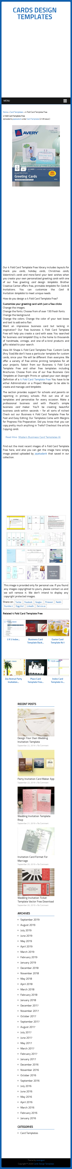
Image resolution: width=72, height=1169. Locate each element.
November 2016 (29, 1070)
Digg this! (20, 606)
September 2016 (30, 1080)
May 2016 (26, 1096)
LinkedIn (30, 606)
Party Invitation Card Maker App (36, 778)
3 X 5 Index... (13, 639)
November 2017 (29, 1010)
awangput (40, 1160)
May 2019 (26, 941)
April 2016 (26, 1102)
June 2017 (26, 1037)
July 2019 (25, 930)
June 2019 (26, 935)
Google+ (38, 602)
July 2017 (25, 1032)
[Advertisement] (36, 60)
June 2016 (26, 1091)
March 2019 (27, 951)
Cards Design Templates (35, 13)
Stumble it (8, 606)
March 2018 (27, 989)
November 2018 (29, 973)
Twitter (18, 602)
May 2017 (26, 1043)
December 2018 (29, 968)
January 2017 (28, 1059)
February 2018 (28, 994)
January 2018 (28, 1000)
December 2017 (29, 1005)
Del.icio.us (41, 606)
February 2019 (28, 957)
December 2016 (29, 1064)
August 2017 (27, 1027)
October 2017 (28, 1016)
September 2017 (30, 1021)
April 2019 (26, 946)
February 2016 (28, 1112)
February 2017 (28, 1053)
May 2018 (26, 978)
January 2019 (28, 962)
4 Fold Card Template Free (35, 379)
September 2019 (30, 919)
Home (5, 112)
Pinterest (49, 602)
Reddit (58, 602)
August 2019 (27, 925)
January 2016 (28, 1118)
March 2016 (27, 1107)
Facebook (28, 602)
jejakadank (17, 119)
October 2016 (28, 1075)
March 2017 (27, 1048)
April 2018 (26, 984)
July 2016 (25, 1086)
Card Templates (16, 112)
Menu (7, 100)
